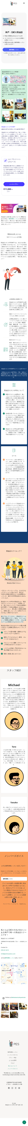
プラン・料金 (12, 1057)
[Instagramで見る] (12, 1088)
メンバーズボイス (13, 1069)
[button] (24, 3)
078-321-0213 (5, 950)
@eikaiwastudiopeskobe (18, 997)
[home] (13, 3)
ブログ (12, 1063)
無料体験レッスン (14, 50)
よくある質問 (12, 1060)
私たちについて (12, 1066)
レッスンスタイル (13, 1055)
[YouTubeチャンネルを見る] (19, 1088)
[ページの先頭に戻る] (24, 1122)
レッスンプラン (14, 184)
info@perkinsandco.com (8, 954)
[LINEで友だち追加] (8, 1088)
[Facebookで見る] (15, 1088)
